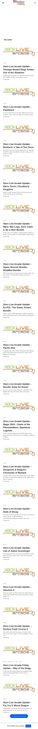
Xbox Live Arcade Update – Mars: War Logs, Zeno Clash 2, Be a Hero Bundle (18, 226)
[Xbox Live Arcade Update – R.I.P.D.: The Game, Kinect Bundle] (19, 289)
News (4, 63)
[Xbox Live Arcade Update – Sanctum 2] (19, 572)
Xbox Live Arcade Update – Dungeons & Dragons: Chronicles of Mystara (17, 469)
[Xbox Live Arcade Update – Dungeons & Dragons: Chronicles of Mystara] (19, 451)
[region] (19, 21)
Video (16, 661)
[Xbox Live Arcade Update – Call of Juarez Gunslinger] (19, 533)
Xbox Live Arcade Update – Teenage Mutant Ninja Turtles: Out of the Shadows (18, 69)
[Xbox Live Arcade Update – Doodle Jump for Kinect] (19, 369)
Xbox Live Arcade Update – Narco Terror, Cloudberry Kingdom (17, 186)
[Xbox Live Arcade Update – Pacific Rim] (19, 330)
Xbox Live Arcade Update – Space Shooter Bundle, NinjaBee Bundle (17, 267)
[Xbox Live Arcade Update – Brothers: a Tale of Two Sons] (19, 129)
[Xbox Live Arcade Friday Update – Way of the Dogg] (19, 650)
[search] (35, 3)
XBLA (20, 661)
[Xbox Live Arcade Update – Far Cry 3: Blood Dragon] (19, 687)
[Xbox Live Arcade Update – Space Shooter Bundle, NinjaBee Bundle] (19, 249)
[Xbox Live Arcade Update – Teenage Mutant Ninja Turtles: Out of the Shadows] (19, 51)
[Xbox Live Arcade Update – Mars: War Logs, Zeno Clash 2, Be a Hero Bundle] (19, 209)
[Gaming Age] (19, 3)
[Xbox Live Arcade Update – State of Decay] (19, 494)
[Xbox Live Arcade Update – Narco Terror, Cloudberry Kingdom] (19, 168)
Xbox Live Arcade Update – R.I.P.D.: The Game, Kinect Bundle (17, 307)
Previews (10, 661)
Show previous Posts (20, 716)
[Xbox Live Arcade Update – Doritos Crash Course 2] (19, 611)
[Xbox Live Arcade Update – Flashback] (19, 92)
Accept (28, 726)
